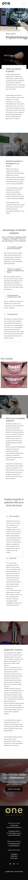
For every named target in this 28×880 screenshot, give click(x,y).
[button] (3, 375)
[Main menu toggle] (24, 4)
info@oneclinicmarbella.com (14, 827)
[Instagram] (14, 864)
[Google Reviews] (18, 864)
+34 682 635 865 (14, 825)
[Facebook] (10, 864)
